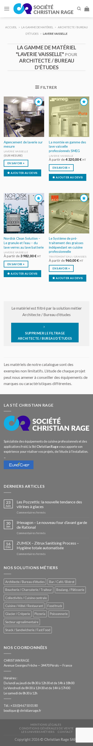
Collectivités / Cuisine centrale (26, 598)
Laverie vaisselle (16, 151)
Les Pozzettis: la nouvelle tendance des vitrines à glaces (49, 504)
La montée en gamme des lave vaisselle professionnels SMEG (67, 146)
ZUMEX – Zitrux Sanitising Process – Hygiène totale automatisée (48, 545)
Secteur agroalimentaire (21, 622)
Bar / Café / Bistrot (61, 582)
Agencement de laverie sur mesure (23, 144)
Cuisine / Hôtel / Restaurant (24, 606)
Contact (65, 732)
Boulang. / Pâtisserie (70, 590)
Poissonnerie (59, 614)
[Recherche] (79, 8)
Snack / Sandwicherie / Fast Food (27, 630)
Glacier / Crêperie (17, 614)
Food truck (54, 606)
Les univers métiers (38, 732)
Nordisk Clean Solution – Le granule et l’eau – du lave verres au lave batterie (24, 242)
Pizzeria (39, 614)
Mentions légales (46, 724)
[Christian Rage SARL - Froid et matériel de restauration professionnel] (43, 8)
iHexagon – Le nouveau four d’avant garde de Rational (52, 524)
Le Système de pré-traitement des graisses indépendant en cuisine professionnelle (66, 245)
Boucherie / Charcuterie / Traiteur (28, 590)
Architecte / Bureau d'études (25, 582)
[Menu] (7, 8)
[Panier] (86, 8)
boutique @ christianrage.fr (22, 711)
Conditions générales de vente (46, 728)
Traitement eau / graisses (67, 256)
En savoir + (16, 163)
